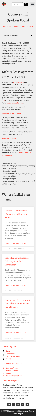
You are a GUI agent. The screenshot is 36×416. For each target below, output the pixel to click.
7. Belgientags (18, 82)
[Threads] (18, 404)
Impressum (23, 411)
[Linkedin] (22, 404)
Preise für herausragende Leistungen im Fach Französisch (17, 261)
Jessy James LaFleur (15, 103)
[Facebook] (9, 404)
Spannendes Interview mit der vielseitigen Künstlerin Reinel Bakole (17, 303)
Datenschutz (13, 411)
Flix (3, 100)
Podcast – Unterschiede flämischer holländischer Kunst (16, 214)
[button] (32, 4)
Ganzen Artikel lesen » (15, 243)
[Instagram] (13, 404)
